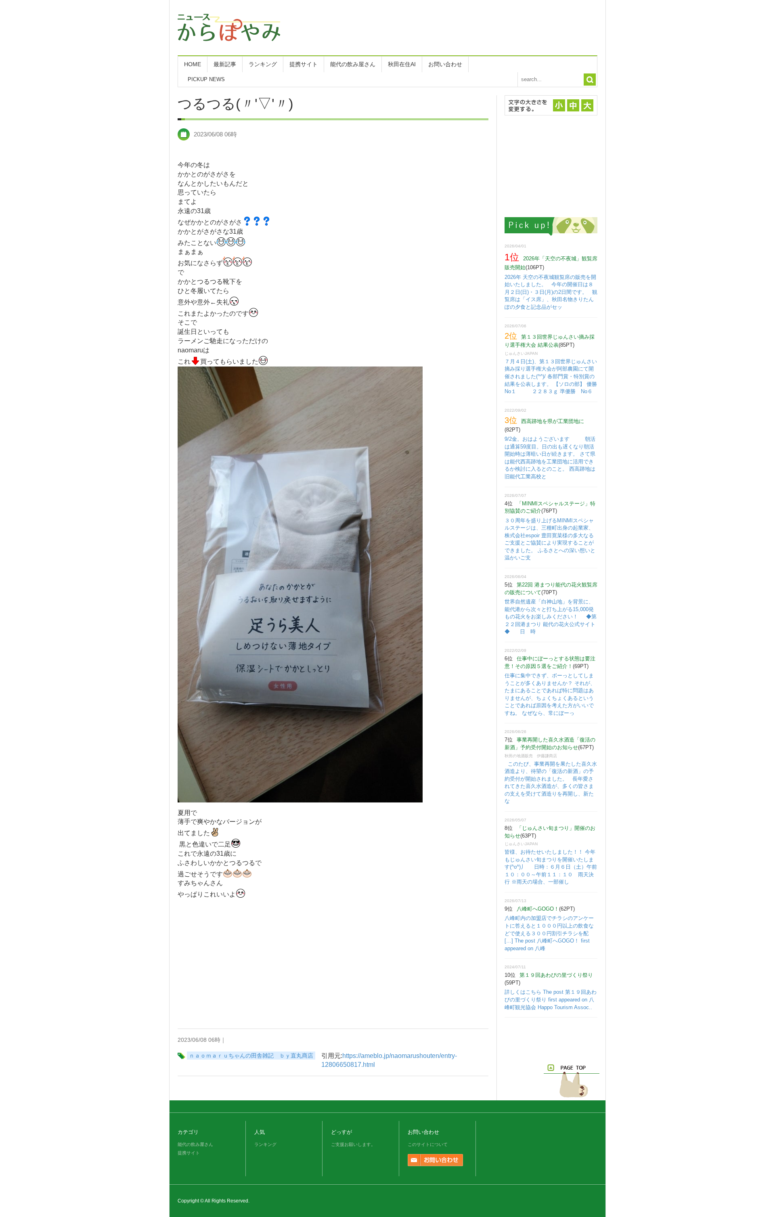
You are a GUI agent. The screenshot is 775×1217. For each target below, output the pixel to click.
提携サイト (303, 64)
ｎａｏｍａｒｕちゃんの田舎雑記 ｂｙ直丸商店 (251, 1055)
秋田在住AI (402, 64)
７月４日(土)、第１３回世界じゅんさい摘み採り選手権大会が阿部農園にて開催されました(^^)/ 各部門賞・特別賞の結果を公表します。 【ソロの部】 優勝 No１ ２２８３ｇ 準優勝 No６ (556, 376)
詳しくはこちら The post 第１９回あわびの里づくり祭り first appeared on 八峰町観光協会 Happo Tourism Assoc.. (551, 999)
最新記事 (225, 64)
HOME (192, 64)
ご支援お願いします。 (353, 1144)
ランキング (263, 64)
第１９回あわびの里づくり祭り (556, 975)
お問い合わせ (445, 64)
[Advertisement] (450, 26)
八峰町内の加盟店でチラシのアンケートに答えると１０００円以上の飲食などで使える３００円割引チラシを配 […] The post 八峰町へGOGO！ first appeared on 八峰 (549, 933)
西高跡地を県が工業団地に (552, 421)
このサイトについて (428, 1144)
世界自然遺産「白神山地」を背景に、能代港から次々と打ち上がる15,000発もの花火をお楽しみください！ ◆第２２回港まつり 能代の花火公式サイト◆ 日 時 (551, 617)
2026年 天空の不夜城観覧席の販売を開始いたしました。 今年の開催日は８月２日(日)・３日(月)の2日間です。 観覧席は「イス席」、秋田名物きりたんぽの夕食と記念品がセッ (551, 292)
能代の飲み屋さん (352, 64)
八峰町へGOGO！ (538, 909)
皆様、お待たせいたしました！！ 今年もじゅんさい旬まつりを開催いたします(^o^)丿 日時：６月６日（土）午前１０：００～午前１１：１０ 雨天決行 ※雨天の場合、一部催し (551, 867)
